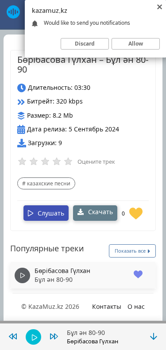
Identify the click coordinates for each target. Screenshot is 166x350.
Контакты (106, 306)
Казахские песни (48, 183)
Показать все (131, 250)
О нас (136, 306)
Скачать (99, 212)
